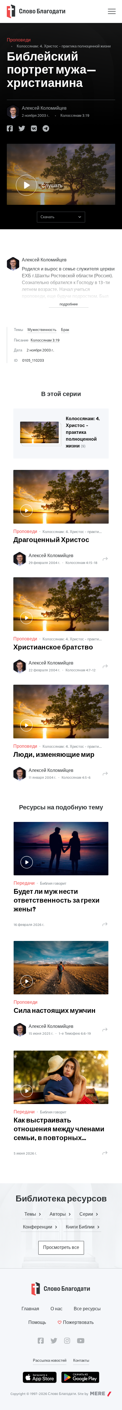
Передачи (24, 883)
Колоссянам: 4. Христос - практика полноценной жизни (64, 46)
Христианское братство (53, 647)
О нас (56, 1308)
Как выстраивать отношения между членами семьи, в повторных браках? (59, 1130)
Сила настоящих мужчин (55, 1011)
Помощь (37, 1322)
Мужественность (42, 329)
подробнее (69, 304)
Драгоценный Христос (51, 540)
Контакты (81, 1360)
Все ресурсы (87, 1308)
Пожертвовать (78, 1322)
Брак (65, 329)
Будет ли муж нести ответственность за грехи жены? (57, 901)
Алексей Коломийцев (44, 108)
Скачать (47, 216)
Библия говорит (53, 883)
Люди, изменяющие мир (53, 755)
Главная (30, 1308)
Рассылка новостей (49, 1360)
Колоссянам (74, 115)
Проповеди (19, 40)
